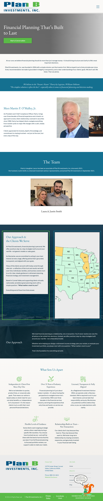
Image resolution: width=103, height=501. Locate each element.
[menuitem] (80, 466)
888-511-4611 (54, 475)
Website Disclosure (51, 477)
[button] (97, 6)
